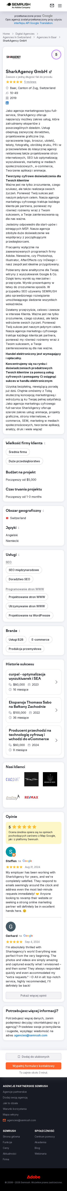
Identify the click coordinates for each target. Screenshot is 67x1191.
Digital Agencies (25, 33)
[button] (56, 55)
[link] (52, 5)
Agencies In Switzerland (17, 37)
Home (6, 33)
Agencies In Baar (47, 37)
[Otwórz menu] (60, 5)
